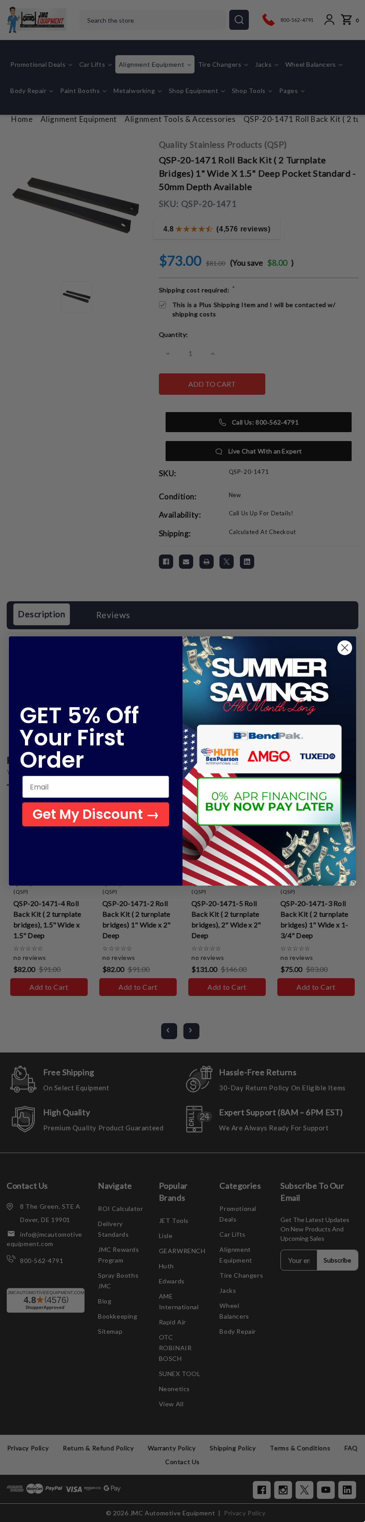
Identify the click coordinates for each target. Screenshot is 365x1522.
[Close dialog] (345, 648)
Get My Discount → (95, 814)
